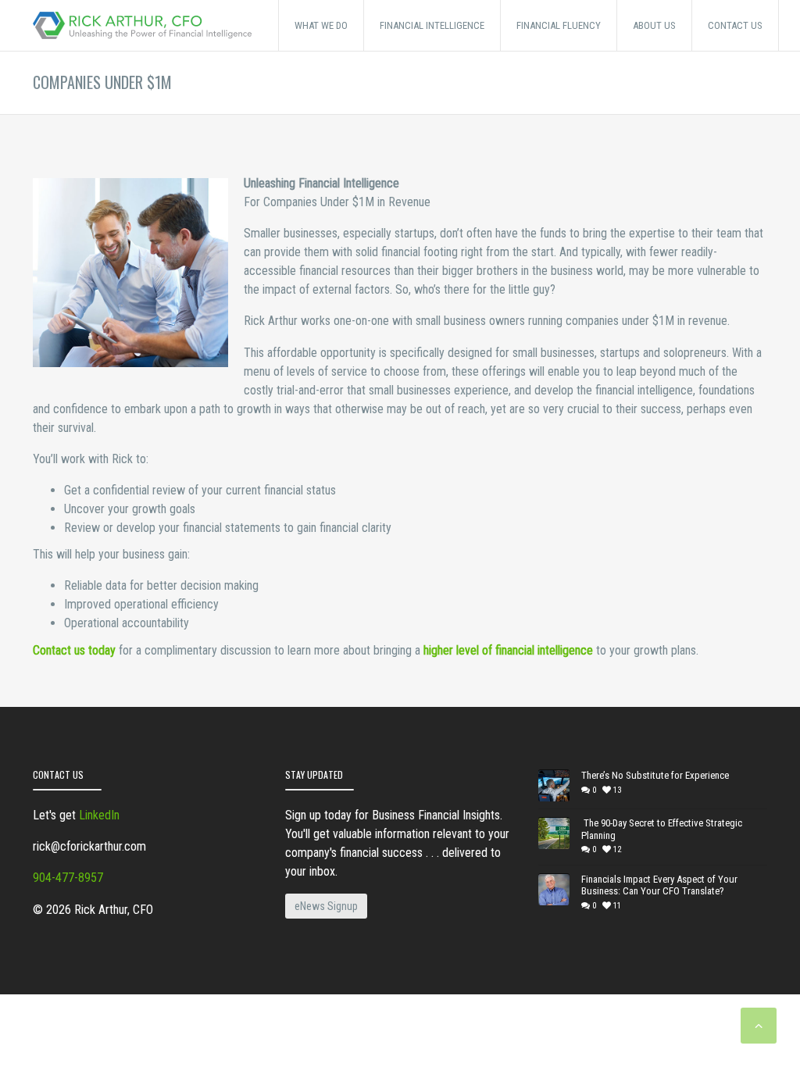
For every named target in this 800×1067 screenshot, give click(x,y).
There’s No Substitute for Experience (655, 775)
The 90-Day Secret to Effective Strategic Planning (661, 829)
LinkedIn (99, 815)
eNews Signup (326, 906)
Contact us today (74, 650)
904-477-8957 (68, 877)
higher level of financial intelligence (508, 650)
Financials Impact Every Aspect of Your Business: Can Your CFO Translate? (659, 885)
